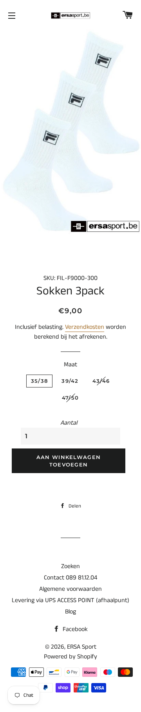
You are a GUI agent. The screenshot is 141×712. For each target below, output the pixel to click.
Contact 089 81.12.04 (70, 577)
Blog (70, 611)
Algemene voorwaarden (70, 589)
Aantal (68, 422)
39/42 (70, 381)
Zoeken (70, 566)
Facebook (74, 629)
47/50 (70, 398)
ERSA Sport (81, 646)
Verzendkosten (84, 327)
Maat (70, 364)
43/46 (101, 381)
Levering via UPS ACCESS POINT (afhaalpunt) (70, 600)
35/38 (39, 381)
